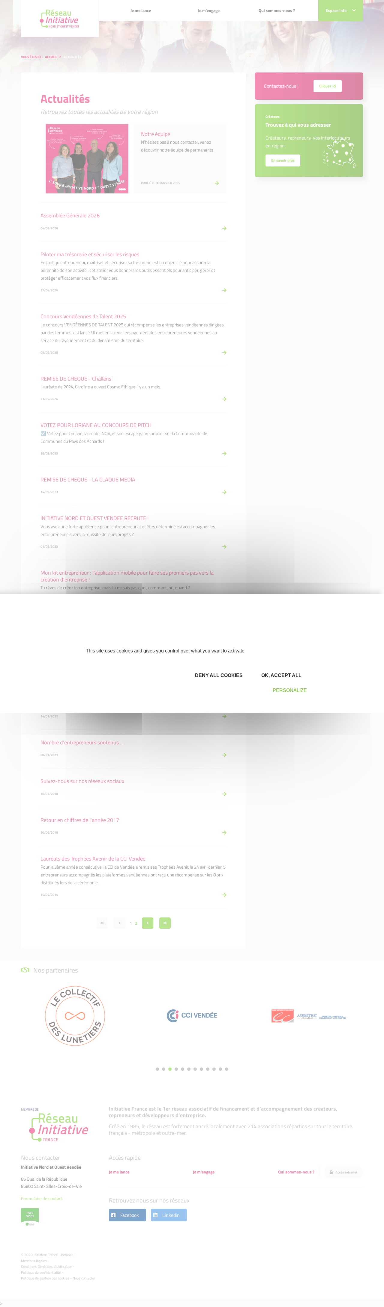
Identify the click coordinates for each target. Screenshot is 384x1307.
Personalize (290, 690)
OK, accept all (281, 675)
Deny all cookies (218, 675)
